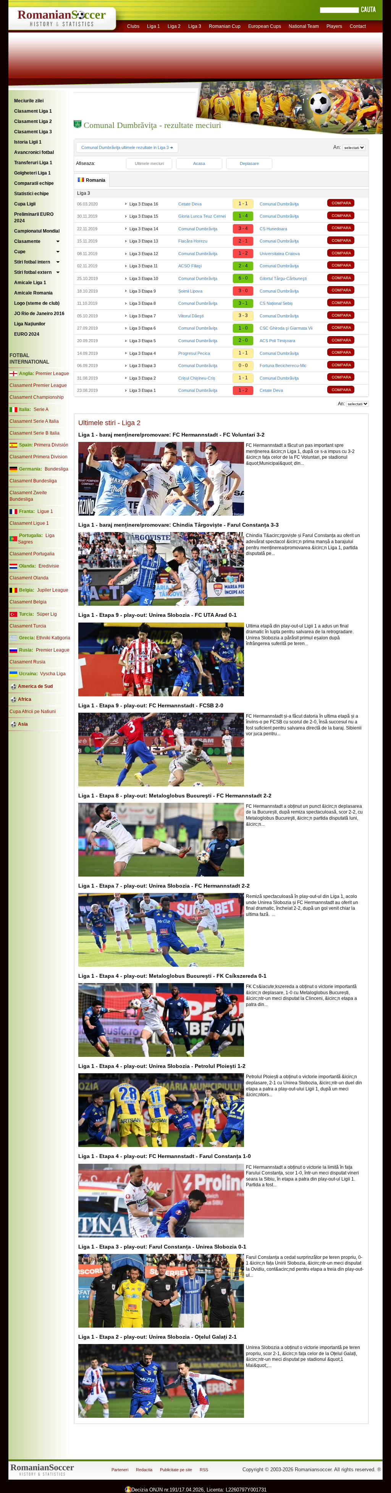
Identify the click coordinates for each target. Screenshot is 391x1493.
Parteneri (119, 1469)
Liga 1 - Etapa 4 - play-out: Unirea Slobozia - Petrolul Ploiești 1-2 (162, 1066)
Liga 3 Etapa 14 (143, 228)
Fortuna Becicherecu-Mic (283, 365)
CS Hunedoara (273, 228)
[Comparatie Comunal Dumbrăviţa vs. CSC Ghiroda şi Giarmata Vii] (346, 328)
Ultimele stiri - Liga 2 (109, 423)
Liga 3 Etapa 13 (143, 241)
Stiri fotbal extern (33, 272)
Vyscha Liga (52, 673)
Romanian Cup (225, 26)
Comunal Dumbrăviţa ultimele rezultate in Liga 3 (125, 147)
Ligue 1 (45, 511)
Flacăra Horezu (192, 241)
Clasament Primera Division (39, 456)
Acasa (199, 163)
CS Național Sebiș (276, 303)
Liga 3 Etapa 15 (143, 216)
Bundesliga (56, 469)
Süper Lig (47, 614)
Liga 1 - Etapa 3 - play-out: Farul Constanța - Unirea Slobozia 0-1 (162, 1247)
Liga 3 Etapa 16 (143, 204)
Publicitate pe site (176, 1469)
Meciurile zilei (29, 101)
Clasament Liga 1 (33, 111)
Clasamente (27, 241)
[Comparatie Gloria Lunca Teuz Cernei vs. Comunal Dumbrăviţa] (346, 216)
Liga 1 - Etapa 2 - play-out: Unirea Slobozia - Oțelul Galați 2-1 (157, 1337)
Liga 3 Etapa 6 (142, 328)
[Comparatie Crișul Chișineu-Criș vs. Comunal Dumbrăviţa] (346, 378)
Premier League (52, 373)
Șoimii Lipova (190, 291)
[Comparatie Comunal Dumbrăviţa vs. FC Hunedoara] (346, 228)
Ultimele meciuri (149, 163)
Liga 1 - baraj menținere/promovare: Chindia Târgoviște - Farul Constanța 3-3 (178, 525)
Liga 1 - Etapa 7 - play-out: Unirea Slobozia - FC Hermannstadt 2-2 (164, 886)
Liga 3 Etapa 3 (142, 365)
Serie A (41, 409)
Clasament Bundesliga (33, 481)
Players (334, 26)
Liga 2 (174, 26)
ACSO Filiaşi (190, 266)
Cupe (20, 251)
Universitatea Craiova (280, 253)
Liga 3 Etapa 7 (142, 316)
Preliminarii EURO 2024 (33, 217)
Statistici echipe (31, 193)
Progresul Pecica (194, 353)
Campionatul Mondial (37, 231)
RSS (204, 1469)
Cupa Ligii (25, 204)
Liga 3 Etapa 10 (143, 278)
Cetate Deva (190, 204)
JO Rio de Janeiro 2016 (39, 313)
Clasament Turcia (28, 626)
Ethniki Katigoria (53, 638)
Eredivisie (49, 566)
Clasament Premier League (38, 385)
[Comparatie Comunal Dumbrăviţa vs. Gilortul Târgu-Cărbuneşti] (346, 278)
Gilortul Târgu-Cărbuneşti (283, 278)
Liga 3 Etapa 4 (142, 353)
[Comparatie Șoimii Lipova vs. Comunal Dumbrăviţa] (346, 291)
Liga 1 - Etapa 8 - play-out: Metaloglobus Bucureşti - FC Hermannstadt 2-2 (174, 796)
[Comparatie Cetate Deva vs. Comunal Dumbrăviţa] (346, 204)
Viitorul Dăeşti (191, 316)
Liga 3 (194, 26)
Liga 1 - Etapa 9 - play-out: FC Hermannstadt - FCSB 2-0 (150, 705)
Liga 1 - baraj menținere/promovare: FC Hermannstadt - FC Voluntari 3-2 (171, 435)
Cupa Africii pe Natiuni (33, 711)
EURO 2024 (26, 334)
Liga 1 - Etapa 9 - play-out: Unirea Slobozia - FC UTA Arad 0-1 (157, 615)
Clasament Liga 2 (33, 121)
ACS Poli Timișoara (277, 340)
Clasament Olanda (29, 578)
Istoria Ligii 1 (28, 142)
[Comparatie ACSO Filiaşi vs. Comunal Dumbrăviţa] (346, 266)
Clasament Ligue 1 (29, 523)
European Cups (264, 26)
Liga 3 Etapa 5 (142, 340)
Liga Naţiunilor (29, 324)
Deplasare (249, 163)
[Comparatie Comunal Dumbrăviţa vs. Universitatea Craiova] (346, 254)
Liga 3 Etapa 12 (143, 253)
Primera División (51, 445)
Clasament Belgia (28, 602)
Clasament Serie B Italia (35, 433)
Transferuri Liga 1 (33, 162)
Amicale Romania (33, 293)
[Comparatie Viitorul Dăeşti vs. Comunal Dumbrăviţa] (346, 316)
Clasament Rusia (27, 662)
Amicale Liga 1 (30, 282)
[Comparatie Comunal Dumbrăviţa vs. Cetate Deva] (346, 390)
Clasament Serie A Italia (34, 421)
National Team (304, 26)
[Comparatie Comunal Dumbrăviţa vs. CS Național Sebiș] (346, 303)
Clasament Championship (37, 397)
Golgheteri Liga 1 (32, 173)
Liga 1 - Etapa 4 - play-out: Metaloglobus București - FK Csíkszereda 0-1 (172, 976)
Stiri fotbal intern (32, 262)
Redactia (144, 1469)
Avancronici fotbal (34, 152)
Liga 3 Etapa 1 (142, 390)
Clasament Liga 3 (33, 131)
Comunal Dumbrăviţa (279, 204)
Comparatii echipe (34, 183)
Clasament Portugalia (32, 553)
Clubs (133, 26)
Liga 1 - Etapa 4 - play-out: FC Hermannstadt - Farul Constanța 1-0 (164, 1156)
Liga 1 (153, 26)
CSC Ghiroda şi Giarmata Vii (286, 328)
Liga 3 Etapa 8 (142, 303)
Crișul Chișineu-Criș (196, 378)
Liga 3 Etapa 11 (143, 266)
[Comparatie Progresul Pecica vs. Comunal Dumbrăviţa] (346, 353)
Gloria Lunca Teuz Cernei (202, 216)
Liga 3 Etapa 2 (142, 378)
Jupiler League (52, 590)
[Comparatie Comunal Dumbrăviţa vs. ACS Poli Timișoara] (346, 341)
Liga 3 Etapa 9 (142, 291)
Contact (358, 26)
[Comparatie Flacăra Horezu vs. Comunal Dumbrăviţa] (346, 241)
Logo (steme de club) (37, 303)
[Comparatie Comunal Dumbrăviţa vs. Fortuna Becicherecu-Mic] (346, 365)
